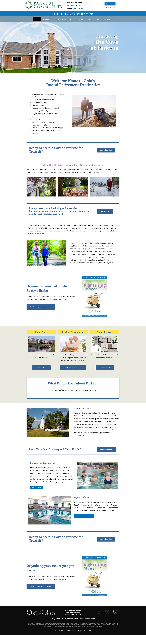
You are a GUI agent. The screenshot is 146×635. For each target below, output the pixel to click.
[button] (36, 487)
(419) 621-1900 (77, 8)
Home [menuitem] (37, 19)
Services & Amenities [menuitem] (63, 19)
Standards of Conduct (88, 619)
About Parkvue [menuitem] (93, 19)
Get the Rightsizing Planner (40, 307)
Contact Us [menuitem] (107, 19)
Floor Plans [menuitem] (47, 19)
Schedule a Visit (106, 150)
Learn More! (104, 211)
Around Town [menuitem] (79, 19)
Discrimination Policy (70, 619)
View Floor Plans (41, 368)
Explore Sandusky (106, 450)
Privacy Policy (55, 619)
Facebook (111, 7)
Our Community (105, 368)
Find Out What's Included (73, 368)
